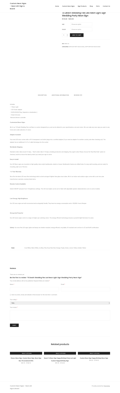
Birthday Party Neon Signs (76, 46)
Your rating (13, 299)
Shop (91, 6)
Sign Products (82, 6)
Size (63, 24)
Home (57, 6)
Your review (14, 307)
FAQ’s (98, 6)
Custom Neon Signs (68, 6)
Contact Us (106, 6)
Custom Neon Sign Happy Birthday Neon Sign (94, 358)
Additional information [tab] (60, 95)
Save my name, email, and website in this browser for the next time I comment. (34, 295)
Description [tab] (42, 95)
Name (12, 284)
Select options (27, 353)
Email (63, 284)
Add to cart (76, 35)
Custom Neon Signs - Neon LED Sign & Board (18, 6)
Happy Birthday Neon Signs (92, 46)
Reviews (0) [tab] (78, 95)
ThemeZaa (106, 386)
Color (64, 29)
